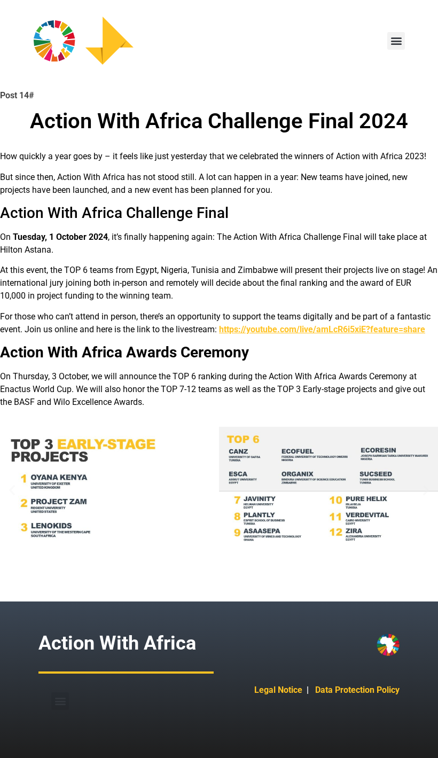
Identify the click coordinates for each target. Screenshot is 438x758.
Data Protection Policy (357, 690)
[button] (396, 41)
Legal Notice (278, 690)
